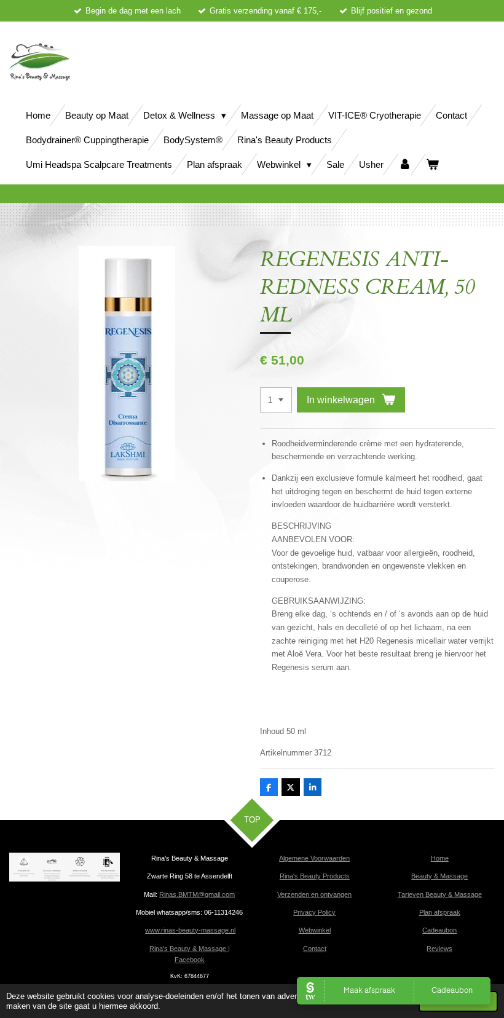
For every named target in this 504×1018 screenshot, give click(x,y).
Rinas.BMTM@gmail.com (197, 894)
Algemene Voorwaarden (314, 858)
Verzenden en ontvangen (314, 894)
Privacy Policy (314, 912)
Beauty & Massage (439, 876)
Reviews (439, 948)
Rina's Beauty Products (315, 876)
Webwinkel (315, 930)
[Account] (405, 164)
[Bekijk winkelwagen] (432, 164)
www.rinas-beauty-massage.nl (190, 930)
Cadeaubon (439, 930)
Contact (314, 948)
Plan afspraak (439, 912)
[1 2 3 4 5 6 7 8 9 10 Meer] (276, 399)
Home (440, 858)
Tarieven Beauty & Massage (440, 894)
